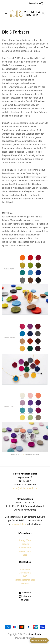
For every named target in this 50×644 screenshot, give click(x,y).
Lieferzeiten (25, 547)
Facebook (26, 592)
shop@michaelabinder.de (25, 488)
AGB (25, 576)
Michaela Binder (33, 634)
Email (26, 600)
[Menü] (6, 13)
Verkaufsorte (25, 551)
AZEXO (22, 455)
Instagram (26, 596)
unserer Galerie (19, 524)
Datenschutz (25, 572)
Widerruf (25, 583)
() (36, 3)
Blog (25, 555)
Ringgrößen (25, 540)
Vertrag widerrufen (39, 640)
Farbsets (25, 544)
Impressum (25, 569)
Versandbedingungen (25, 580)
